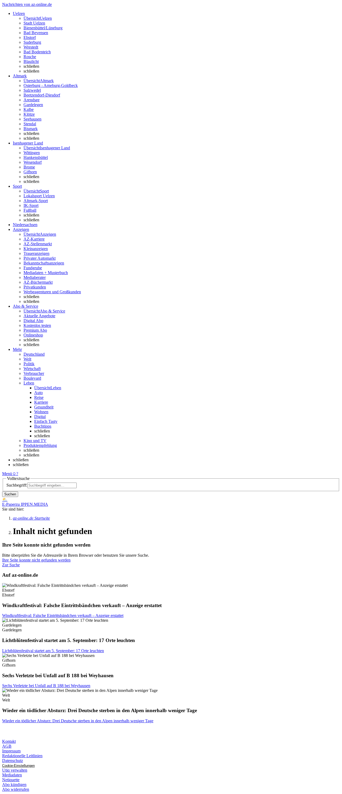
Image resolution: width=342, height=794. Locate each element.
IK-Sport (31, 205)
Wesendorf (33, 162)
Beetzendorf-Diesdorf (42, 95)
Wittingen (32, 152)
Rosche (30, 56)
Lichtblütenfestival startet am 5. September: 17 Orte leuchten (53, 650)
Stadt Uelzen (34, 23)
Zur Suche (11, 565)
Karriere (41, 402)
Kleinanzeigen (36, 248)
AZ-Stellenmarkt (38, 244)
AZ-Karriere (34, 239)
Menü (7, 473)
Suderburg (32, 42)
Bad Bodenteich (37, 52)
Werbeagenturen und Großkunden (52, 292)
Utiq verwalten (14, 770)
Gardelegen (33, 104)
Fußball (30, 210)
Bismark (31, 128)
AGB (6, 746)
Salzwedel (32, 90)
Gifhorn (30, 172)
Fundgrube (33, 268)
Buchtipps (42, 426)
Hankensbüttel (36, 157)
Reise (39, 397)
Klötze (29, 114)
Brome (29, 167)
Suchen (10, 494)
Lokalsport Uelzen (39, 196)
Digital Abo (33, 320)
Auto (38, 392)
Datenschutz (12, 760)
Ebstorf (30, 37)
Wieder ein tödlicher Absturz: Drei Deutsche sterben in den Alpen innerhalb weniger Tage (77, 721)
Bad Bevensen (36, 32)
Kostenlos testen (37, 325)
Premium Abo (35, 330)
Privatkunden (35, 287)
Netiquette (11, 779)
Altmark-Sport (36, 200)
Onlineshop (33, 335)
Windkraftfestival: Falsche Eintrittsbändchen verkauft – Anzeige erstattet (62, 615)
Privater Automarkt (40, 258)
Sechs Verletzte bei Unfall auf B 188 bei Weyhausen (46, 685)
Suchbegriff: (16, 485)
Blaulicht (31, 61)
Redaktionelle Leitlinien (22, 755)
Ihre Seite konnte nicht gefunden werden (36, 560)
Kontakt (9, 741)
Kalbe (29, 109)
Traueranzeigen (36, 253)
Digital (40, 416)
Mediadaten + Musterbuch (46, 272)
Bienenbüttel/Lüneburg (43, 28)
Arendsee (32, 100)
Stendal (30, 124)
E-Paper (9, 504)
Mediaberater (35, 277)
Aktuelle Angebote (39, 316)
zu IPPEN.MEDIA (32, 504)
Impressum (11, 751)
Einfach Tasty (45, 421)
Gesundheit (43, 407)
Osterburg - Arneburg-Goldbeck (51, 85)
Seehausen (32, 119)
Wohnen (41, 412)
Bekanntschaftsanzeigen (44, 263)
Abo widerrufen (15, 789)
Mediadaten (12, 775)
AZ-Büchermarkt (38, 282)
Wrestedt (31, 47)
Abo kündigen (14, 784)
